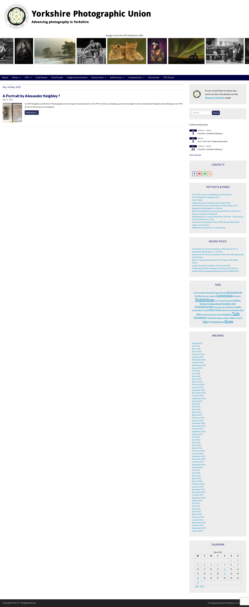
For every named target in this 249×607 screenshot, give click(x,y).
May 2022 (196, 476)
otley (211, 309)
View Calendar (195, 155)
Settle (219, 314)
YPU (27, 77)
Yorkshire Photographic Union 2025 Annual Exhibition (216, 222)
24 (198, 578)
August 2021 (197, 501)
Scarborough (206, 314)
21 (225, 574)
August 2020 (197, 531)
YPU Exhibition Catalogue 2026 (205, 197)
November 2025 (199, 360)
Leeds (238, 307)
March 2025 (197, 382)
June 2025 (196, 374)
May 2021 (196, 509)
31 (198, 583)
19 (211, 574)
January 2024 (197, 421)
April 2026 (196, 351)
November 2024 (199, 393)
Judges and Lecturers (77, 77)
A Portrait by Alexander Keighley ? (31, 96)
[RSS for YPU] (210, 173)
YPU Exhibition (216, 322)
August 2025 (197, 368)
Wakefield (211, 318)
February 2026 (198, 354)
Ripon (242, 310)
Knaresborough (219, 307)
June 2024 (196, 407)
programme (234, 310)
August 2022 (197, 467)
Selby (214, 315)
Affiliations (116, 77)
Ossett (205, 310)
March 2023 (197, 448)
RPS (198, 314)
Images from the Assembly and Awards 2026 (211, 203)
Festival (222, 301)
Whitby (226, 318)
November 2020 (199, 523)
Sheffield (227, 314)
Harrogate (228, 301)
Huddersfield (214, 304)
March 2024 (197, 415)
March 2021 (197, 514)
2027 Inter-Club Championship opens (213, 141)
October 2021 (197, 495)
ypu (205, 321)
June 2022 (196, 473)
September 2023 (199, 432)
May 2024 (196, 410)
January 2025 (197, 387)
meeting (195, 310)
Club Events (41, 77)
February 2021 (198, 517)
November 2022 (199, 459)
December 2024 (198, 390)
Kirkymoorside (204, 306)
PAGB (218, 310)
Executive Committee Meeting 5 (210, 149)
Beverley (223, 293)
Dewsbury (237, 296)
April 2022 (196, 478)
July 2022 (196, 470)
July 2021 (196, 503)
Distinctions (97, 77)
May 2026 (196, 349)
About (15, 77)
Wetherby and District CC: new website (208, 228)
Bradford (198, 296)
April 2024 (196, 412)
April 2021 (196, 512)
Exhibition (204, 300)
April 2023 (196, 445)
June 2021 (196, 506)
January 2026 (197, 357)
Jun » (202, 586)
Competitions (135, 77)
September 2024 (199, 398)
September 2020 (199, 528)
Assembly (201, 293)
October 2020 (197, 525)
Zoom (228, 321)
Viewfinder (200, 317)
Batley (217, 293)
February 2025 (198, 385)
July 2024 (196, 404)
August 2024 (197, 401)
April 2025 (196, 379)
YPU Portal (168, 77)
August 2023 (197, 434)
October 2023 (197, 429)
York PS (238, 318)
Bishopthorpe (234, 292)
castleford (212, 296)
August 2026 (197, 343)
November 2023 (198, 426)
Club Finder (57, 77)
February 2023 (198, 451)
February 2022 (198, 484)
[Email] (199, 173)
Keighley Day (228, 303)
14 (225, 569)
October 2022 (197, 462)
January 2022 (197, 487)
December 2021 (198, 490)
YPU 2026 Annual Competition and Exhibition (212, 195)
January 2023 (197, 454)
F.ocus (217, 301)
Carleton (206, 296)
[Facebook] (194, 173)
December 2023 (198, 423)
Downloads (153, 77)
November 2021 (198, 492)
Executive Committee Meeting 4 (210, 133)
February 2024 (198, 418)
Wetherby (220, 318)
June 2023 (196, 440)
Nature (200, 310)
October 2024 (197, 396)
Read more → (31, 112)
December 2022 (198, 456)
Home (5, 77)
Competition (224, 295)
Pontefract (224, 310)
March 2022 (197, 481)
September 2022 (199, 465)
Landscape (230, 307)
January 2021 (197, 520)
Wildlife (232, 318)
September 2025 (199, 365)
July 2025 (196, 371)
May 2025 (196, 376)
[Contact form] (204, 173)
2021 (195, 293)
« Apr (197, 586)
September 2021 (198, 498)
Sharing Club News (215, 97)
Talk (236, 314)
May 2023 (196, 443)
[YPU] (80, 15)
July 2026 (196, 346)
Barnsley (210, 293)
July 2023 (196, 437)
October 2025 (197, 362)
